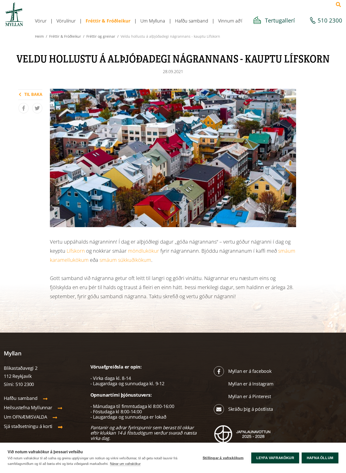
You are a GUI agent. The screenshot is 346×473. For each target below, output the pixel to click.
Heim (39, 36)
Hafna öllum (320, 458)
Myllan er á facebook (250, 371)
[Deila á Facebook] (23, 108)
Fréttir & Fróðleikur (65, 36)
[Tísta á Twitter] (37, 108)
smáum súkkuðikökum (125, 259)
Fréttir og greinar (100, 36)
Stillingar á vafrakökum (223, 458)
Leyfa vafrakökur (275, 458)
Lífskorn (76, 250)
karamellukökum (69, 259)
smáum (286, 250)
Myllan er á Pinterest (250, 396)
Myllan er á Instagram (251, 384)
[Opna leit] (338, 4)
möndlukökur (143, 250)
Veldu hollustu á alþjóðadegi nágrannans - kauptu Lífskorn (170, 36)
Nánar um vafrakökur (125, 464)
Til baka (33, 94)
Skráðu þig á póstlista (250, 409)
